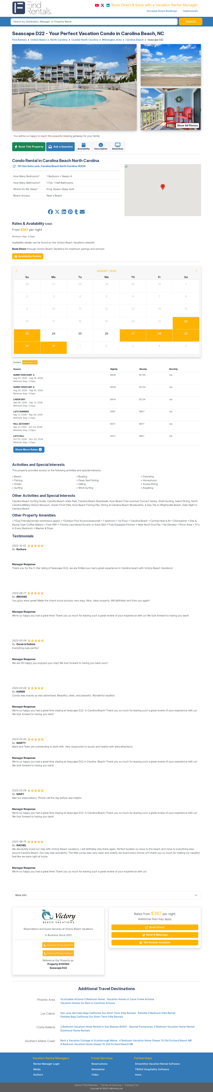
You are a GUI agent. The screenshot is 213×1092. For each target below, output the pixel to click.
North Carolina (59, 39)
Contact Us (131, 1085)
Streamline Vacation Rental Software (157, 1063)
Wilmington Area (112, 39)
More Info (21, 895)
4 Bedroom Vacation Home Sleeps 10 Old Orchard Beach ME (155, 1040)
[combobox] (94, 21)
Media (37, 1069)
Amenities (117, 148)
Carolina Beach (134, 39)
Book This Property (30, 146)
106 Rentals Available (156, 942)
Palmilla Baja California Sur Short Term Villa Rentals (91, 1016)
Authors (38, 1074)
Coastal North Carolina (84, 39)
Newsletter (98, 1069)
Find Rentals (19, 39)
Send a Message (156, 934)
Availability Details (29, 256)
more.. (138, 1074)
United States (38, 39)
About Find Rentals (86, 1085)
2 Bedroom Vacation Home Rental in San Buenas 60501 (93, 1026)
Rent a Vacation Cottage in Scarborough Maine (88, 1040)
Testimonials (190, 10)
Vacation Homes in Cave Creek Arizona (130, 999)
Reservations (99, 1063)
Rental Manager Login (46, 1063)
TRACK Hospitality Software (152, 1069)
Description (100, 148)
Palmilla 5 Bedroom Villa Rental (156, 1013)
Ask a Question (62, 146)
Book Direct (156, 927)
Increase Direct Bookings (162, 10)
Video (95, 1074)
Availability (84, 148)
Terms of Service (111, 1085)
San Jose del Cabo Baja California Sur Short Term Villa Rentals (98, 1013)
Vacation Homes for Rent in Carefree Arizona (87, 1003)
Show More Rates (26, 449)
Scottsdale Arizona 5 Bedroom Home (82, 999)
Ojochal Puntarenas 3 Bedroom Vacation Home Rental (161, 1026)
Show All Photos (187, 125)
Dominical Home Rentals (75, 1030)
